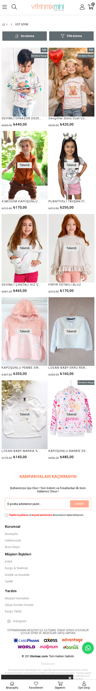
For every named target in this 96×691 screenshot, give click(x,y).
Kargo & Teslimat (16, 568)
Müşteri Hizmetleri (17, 598)
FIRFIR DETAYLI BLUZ (64, 284)
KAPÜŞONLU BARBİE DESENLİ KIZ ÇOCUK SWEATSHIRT (68, 451)
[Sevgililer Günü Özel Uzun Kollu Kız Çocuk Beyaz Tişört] (71, 82)
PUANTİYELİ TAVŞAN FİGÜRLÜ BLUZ (68, 201)
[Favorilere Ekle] (25, 87)
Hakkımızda (13, 540)
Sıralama (27, 36)
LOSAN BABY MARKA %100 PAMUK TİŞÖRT (22, 451)
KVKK (8, 561)
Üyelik (9, 581)
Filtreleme (74, 36)
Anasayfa (11, 534)
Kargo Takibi (13, 611)
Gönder (79, 503)
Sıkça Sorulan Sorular (19, 605)
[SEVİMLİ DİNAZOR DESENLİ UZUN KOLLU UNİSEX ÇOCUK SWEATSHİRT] (25, 82)
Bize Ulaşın (12, 547)
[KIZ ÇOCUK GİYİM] (11, 24)
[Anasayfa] (6, 24)
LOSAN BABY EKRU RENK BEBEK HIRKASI (68, 367)
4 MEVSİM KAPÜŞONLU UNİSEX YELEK (22, 201)
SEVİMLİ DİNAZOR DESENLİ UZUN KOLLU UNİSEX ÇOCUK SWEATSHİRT (22, 118)
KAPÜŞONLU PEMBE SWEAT (22, 367)
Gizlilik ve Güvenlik (17, 575)
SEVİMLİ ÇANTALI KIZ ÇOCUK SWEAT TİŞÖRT (22, 284)
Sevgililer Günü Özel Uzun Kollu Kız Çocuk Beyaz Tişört (68, 118)
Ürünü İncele (34, 87)
